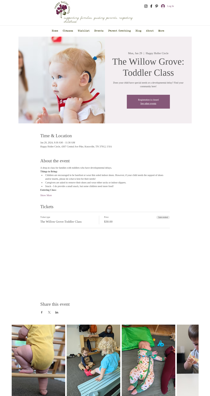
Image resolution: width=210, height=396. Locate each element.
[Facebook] (151, 6)
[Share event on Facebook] (41, 312)
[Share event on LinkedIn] (56, 312)
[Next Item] (193, 360)
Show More (46, 195)
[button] (67, 31)
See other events (148, 103)
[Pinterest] (157, 6)
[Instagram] (146, 6)
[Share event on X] (49, 312)
